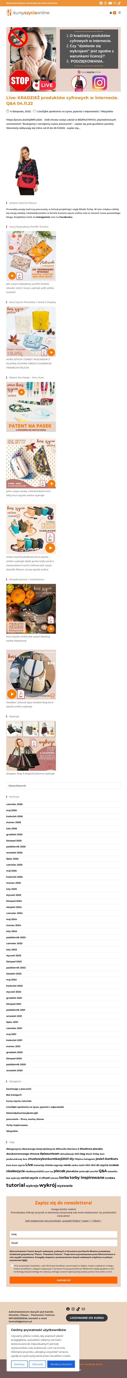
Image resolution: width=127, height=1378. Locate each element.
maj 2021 (11, 1034)
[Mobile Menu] (118, 12)
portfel (94, 1171)
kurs (8, 1165)
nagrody (58, 1165)
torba (64, 1177)
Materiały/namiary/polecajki (22, 1113)
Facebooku (66, 217)
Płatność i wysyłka (83, 1364)
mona (49, 1165)
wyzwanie (65, 1186)
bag (82, 1153)
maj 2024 (11, 919)
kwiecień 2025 (14, 876)
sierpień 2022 (13, 973)
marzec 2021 (13, 1046)
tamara (54, 1178)
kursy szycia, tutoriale (18, 1101)
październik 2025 (16, 846)
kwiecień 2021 (14, 1040)
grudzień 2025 (14, 834)
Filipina (79, 1159)
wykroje (32, 1186)
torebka (110, 1177)
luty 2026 (11, 828)
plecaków (72, 1171)
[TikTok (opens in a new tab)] (119, 3)
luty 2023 (11, 949)
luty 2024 (11, 931)
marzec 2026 (13, 822)
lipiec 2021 (12, 1022)
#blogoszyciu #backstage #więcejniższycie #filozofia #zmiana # (42, 1149)
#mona (34, 1153)
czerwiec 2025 (14, 864)
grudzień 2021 (14, 998)
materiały (39, 1165)
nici (87, 1165)
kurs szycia (18, 1165)
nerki (82, 1165)
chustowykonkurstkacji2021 (48, 1158)
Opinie (99, 1364)
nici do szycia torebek (105, 1165)
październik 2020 (16, 1064)
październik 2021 (15, 1010)
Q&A (103, 1171)
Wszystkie (107, 111)
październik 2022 (16, 967)
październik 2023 (16, 937)
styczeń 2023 (13, 955)
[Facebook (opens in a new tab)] (101, 3)
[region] (43, 1347)
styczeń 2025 (13, 895)
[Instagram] (73, 1310)
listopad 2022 (14, 961)
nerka (74, 1165)
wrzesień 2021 (14, 1016)
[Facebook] (68, 1310)
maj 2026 (11, 810)
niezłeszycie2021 (34, 1171)
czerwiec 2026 (14, 804)
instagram (89, 1159)
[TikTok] (78, 1310)
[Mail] (83, 1310)
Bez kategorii (13, 1094)
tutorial (15, 1185)
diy (71, 1158)
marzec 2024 (13, 925)
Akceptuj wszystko (61, 1364)
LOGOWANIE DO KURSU (87, 1317)
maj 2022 (11, 979)
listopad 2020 (14, 1058)
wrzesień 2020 (14, 1070)
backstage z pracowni (18, 1089)
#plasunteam (50, 1153)
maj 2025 (11, 870)
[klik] (25, 1260)
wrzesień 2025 (14, 852)
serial (25, 1177)
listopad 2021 (13, 1004)
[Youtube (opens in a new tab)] (110, 3)
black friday (92, 1154)
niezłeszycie (15, 1171)
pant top (49, 1171)
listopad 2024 (14, 901)
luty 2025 (11, 889)
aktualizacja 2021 (70, 1154)
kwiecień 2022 (14, 985)
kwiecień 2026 (14, 816)
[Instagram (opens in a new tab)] (106, 3)
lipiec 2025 (12, 858)
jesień (100, 1158)
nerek (67, 1165)
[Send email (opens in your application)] (115, 3)
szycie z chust (39, 1177)
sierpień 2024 (14, 907)
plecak (59, 1171)
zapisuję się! (63, 1280)
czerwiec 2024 (14, 913)
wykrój (47, 1185)
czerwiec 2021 (14, 1028)
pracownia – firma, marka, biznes (25, 1119)
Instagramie (43, 217)
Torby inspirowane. (17, 1125)
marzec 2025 (13, 882)
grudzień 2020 (14, 1052)
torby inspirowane (87, 1177)
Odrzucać (37, 1364)
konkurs (111, 1159)
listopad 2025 (14, 840)
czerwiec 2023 (14, 943)
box (25, 1159)
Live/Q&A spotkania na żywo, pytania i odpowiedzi (68, 111)
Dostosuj (19, 1364)
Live (29, 1165)
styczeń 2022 (13, 991)
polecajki (84, 1171)
